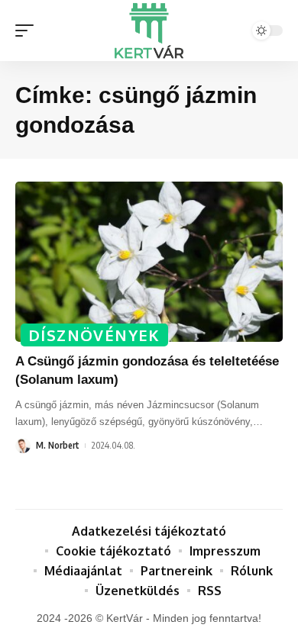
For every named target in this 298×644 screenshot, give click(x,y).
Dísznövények (94, 335)
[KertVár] (149, 30)
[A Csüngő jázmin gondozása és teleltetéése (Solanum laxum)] (149, 262)
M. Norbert (57, 445)
